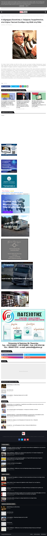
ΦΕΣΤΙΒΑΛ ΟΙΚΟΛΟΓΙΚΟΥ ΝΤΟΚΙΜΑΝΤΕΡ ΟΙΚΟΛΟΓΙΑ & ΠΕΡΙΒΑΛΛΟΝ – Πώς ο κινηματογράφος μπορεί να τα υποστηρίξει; (39, 103)
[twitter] (35, 355)
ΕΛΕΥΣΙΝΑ (8, 15)
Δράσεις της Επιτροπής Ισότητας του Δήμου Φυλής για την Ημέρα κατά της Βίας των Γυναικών (25, 488)
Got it (27, 6)
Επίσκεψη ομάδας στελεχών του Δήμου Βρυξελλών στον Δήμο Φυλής (22, 498)
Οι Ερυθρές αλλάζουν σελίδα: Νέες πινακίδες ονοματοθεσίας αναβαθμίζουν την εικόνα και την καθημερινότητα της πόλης (26, 448)
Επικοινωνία (9, 522)
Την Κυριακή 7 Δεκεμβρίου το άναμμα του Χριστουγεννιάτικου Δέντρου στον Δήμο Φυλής (26, 477)
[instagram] (12, 357)
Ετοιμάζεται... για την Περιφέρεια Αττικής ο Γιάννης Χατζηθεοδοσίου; (21, 425)
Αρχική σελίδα (3, 15)
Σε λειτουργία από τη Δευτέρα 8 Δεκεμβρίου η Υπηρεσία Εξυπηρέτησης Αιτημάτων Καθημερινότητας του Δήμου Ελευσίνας (8, 103)
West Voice (9, 534)
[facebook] (12, 355)
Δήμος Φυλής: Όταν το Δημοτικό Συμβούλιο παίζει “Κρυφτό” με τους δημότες (23, 482)
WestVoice (4, 24)
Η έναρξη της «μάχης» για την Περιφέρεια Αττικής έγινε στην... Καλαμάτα (22, 419)
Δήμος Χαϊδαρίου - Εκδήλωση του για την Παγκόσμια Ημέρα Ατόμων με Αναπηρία (24, 468)
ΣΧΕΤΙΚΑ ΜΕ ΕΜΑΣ (37, 534)
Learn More (21, 6)
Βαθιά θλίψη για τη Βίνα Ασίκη (13, 384)
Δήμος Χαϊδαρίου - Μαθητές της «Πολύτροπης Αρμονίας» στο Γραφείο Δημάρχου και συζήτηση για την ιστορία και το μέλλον (25, 453)
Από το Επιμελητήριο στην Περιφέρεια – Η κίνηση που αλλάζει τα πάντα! (22, 409)
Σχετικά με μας (10, 389)
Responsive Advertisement (23, 371)
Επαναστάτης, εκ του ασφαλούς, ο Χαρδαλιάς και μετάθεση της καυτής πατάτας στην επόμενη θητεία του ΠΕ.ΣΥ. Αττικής (25, 405)
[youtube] (35, 357)
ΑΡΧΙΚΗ (31, 534)
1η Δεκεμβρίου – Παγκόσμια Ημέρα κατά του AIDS (17, 395)
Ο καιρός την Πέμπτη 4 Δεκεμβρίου (14, 463)
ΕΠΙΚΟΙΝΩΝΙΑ (43, 534)
